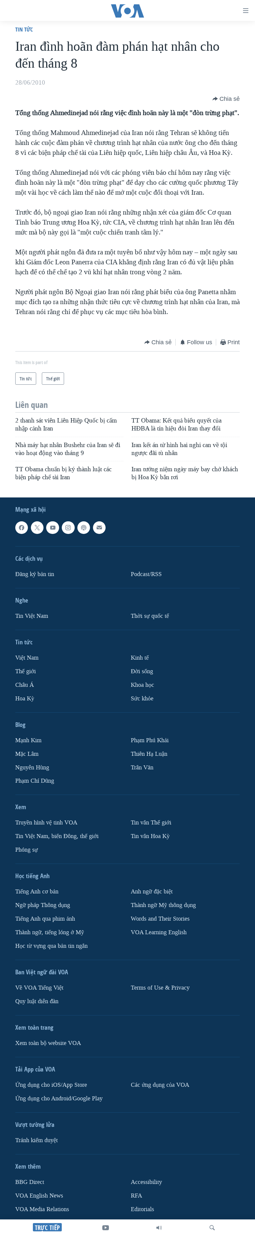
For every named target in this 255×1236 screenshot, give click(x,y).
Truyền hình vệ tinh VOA (46, 822)
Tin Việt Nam (31, 615)
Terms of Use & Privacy (160, 988)
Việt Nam (27, 657)
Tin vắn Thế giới (151, 822)
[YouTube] (105, 1227)
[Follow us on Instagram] (68, 527)
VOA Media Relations (42, 1209)
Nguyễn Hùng (32, 767)
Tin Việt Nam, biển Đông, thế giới (57, 836)
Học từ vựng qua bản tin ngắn (51, 946)
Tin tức (24, 29)
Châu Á (24, 684)
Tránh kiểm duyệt (36, 1140)
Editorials (142, 1209)
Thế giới (25, 671)
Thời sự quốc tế (150, 615)
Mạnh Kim (28, 740)
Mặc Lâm (27, 753)
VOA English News (39, 1196)
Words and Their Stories (160, 919)
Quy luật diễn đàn (36, 1001)
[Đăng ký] (99, 527)
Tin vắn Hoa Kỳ (150, 836)
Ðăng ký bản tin (34, 574)
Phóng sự (26, 850)
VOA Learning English (159, 932)
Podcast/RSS (146, 574)
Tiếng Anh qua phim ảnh (45, 919)
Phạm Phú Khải (150, 740)
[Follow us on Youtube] (52, 527)
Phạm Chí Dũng (34, 781)
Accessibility (146, 1182)
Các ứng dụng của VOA (160, 1085)
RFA (136, 1196)
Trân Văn (142, 767)
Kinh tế (140, 657)
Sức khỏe (142, 698)
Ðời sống (142, 671)
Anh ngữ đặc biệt (152, 891)
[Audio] (159, 1227)
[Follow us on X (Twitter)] (37, 527)
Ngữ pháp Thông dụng (42, 905)
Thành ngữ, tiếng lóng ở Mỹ (49, 932)
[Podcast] (83, 527)
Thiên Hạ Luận (149, 753)
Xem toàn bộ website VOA (48, 1043)
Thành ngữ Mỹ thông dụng (163, 905)
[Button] (226, 99)
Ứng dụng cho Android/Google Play (59, 1098)
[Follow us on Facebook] (21, 527)
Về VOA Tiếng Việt (39, 988)
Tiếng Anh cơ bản (36, 891)
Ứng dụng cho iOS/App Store (51, 1085)
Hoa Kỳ (24, 698)
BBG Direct (29, 1182)
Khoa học (142, 684)
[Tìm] (212, 1227)
